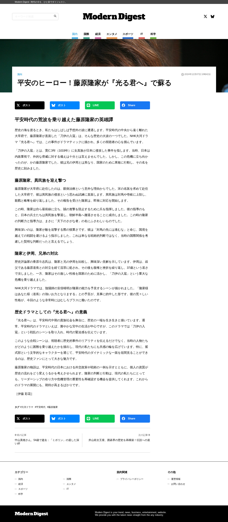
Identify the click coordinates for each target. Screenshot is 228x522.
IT (68, 489)
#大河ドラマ (26, 407)
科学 (20, 494)
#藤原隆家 (52, 407)
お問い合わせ (178, 484)
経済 (20, 484)
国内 (20, 479)
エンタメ (71, 484)
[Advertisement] (184, 132)
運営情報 (175, 479)
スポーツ (23, 489)
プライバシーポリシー (131, 479)
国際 (69, 479)
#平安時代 (40, 407)
